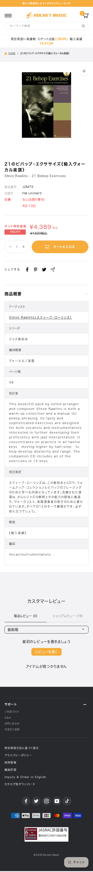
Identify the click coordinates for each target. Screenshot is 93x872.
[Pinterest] (35, 269)
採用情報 (10, 762)
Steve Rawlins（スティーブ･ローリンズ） (40, 317)
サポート (11, 704)
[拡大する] (83, 70)
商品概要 (13, 294)
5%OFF (15, 232)
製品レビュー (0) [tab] (25, 615)
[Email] (53, 269)
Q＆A (8, 717)
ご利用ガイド (12, 712)
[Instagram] (46, 801)
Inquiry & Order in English (25, 777)
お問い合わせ (12, 723)
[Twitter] (44, 269)
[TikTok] (67, 801)
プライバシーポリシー (18, 755)
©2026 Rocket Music (46, 855)
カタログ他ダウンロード (20, 784)
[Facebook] (27, 269)
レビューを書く (46, 652)
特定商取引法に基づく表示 (22, 748)
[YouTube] (56, 801)
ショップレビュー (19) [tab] (68, 615)
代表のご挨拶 (12, 729)
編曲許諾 (10, 769)
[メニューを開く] (8, 15)
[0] (85, 15)
